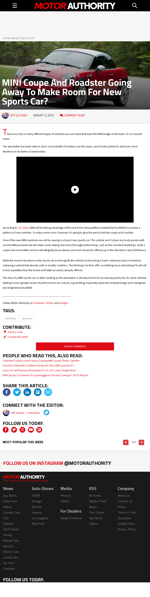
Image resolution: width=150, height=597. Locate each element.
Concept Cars (11, 512)
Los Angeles (40, 518)
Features (9, 568)
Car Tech (8, 563)
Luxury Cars (10, 557)
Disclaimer (124, 518)
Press (121, 507)
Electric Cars (11, 552)
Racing (7, 535)
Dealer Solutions (71, 518)
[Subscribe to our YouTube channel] (31, 430)
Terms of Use (127, 512)
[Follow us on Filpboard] (39, 430)
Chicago (37, 501)
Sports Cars (28, 38)
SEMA (36, 495)
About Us (124, 495)
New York (38, 523)
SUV (6, 518)
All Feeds (95, 495)
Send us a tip (15, 331)
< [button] (126, 442)
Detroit (37, 507)
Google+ (64, 302)
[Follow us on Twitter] (14, 430)
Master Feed (97, 501)
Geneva (37, 512)
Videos (7, 507)
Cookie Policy (126, 523)
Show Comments (75, 346)
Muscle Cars (11, 540)
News (15, 38)
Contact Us (125, 501)
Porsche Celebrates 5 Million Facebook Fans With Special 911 (38, 365)
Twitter (49, 302)
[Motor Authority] (75, 5)
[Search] (135, 5)
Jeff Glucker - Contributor (26, 412)
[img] (7, 392)
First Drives (11, 529)
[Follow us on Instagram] (22, 430)
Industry (8, 546)
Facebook (38, 302)
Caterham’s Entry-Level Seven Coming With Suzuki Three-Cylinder (41, 360)
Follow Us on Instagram (57, 463)
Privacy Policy (127, 529)
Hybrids (8, 523)
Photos (66, 495)
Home (6, 38)
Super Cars (10, 501)
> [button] (141, 442)
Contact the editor (17, 336)
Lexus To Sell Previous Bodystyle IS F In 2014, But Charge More (39, 370)
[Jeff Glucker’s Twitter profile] (44, 412)
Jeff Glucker (18, 115)
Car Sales (23, 227)
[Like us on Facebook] (6, 430)
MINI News (10, 318)
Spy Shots (10, 495)
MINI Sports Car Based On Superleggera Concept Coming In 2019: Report (45, 375)
